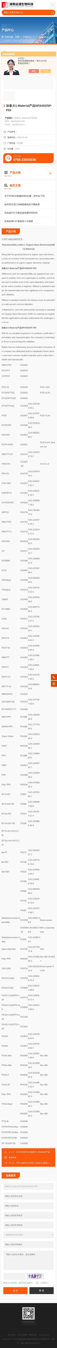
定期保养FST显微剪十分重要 (18, 221)
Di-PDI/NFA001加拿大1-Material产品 (33, 1152)
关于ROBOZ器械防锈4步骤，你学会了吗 (24, 196)
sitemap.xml (44, 1335)
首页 (17, 37)
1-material (43, 37)
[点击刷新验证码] (35, 1276)
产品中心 (27, 37)
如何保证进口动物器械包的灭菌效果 (22, 204)
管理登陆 (33, 1335)
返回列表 (12, 1157)
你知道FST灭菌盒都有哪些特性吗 (20, 213)
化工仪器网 (22, 1335)
